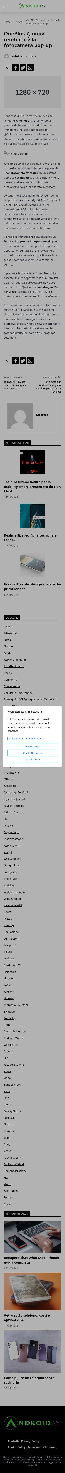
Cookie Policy (15, 738)
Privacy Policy (33, 738)
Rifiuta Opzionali (32, 753)
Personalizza (33, 746)
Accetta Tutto (32, 759)
